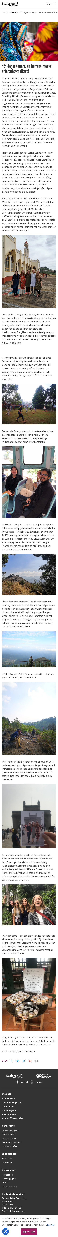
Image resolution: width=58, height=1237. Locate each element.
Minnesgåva (10, 1110)
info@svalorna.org (17, 1211)
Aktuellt (12, 12)
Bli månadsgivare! (12, 1102)
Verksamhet (8, 1169)
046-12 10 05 (15, 1207)
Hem (4, 12)
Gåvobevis (9, 1106)
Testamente (10, 1114)
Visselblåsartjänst (9, 1186)
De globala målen (9, 1146)
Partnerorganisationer (11, 1142)
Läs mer (50, 1225)
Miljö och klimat (9, 1138)
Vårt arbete (8, 1125)
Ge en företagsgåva (13, 1118)
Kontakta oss (8, 1174)
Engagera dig (9, 1153)
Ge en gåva (9, 1098)
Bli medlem (7, 1158)
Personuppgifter (9, 1178)
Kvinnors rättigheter (10, 1130)
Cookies (5, 1182)
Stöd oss (6, 1093)
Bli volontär (7, 1162)
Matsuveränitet (8, 1134)
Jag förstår (29, 1231)
